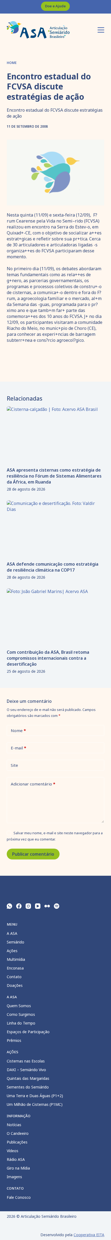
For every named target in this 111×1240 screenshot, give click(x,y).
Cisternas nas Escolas (26, 1061)
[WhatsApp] (9, 906)
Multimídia (16, 959)
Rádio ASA (16, 1159)
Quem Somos (19, 1005)
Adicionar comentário (33, 784)
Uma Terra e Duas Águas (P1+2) (35, 1095)
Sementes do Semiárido (28, 1087)
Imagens (14, 1176)
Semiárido (15, 942)
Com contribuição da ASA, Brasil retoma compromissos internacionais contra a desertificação (48, 658)
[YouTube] (37, 906)
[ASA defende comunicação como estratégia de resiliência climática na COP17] (56, 528)
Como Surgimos (21, 1014)
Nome (18, 730)
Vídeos (12, 1150)
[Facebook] (19, 906)
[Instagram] (28, 906)
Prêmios (14, 1040)
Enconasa (15, 968)
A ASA (12, 933)
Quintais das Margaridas (28, 1078)
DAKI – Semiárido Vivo (26, 1069)
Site (14, 765)
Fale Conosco (19, 1197)
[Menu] (101, 30)
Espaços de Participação (28, 1031)
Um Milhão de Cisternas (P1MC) (35, 1104)
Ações (12, 950)
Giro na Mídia (18, 1168)
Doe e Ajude (55, 6)
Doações (15, 985)
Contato (14, 976)
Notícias (14, 1124)
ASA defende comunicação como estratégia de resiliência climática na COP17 (52, 567)
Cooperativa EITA (89, 1234)
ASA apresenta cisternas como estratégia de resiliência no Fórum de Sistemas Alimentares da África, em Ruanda (54, 476)
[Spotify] (56, 906)
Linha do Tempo (21, 1023)
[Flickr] (47, 906)
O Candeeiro (18, 1133)
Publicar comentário (33, 854)
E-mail (18, 748)
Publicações (17, 1142)
